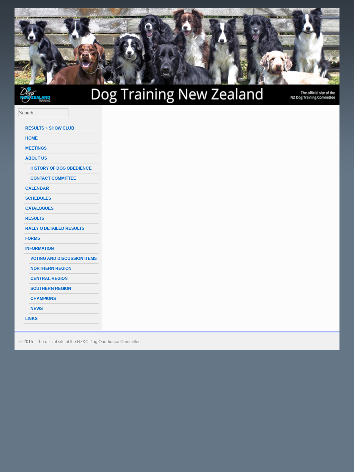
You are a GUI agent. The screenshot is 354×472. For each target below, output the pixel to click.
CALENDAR (37, 188)
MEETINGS (36, 148)
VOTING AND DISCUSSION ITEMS (63, 258)
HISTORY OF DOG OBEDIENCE (61, 168)
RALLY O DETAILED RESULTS (54, 228)
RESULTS (34, 218)
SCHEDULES (38, 198)
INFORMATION (39, 248)
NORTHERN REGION (51, 268)
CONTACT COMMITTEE (53, 178)
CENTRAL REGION (49, 278)
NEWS (36, 308)
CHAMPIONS (43, 298)
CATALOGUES (39, 208)
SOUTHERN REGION (50, 288)
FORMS (32, 238)
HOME (31, 138)
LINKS (31, 318)
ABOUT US (36, 158)
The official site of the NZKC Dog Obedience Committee (89, 341)
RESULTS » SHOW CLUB (49, 128)
